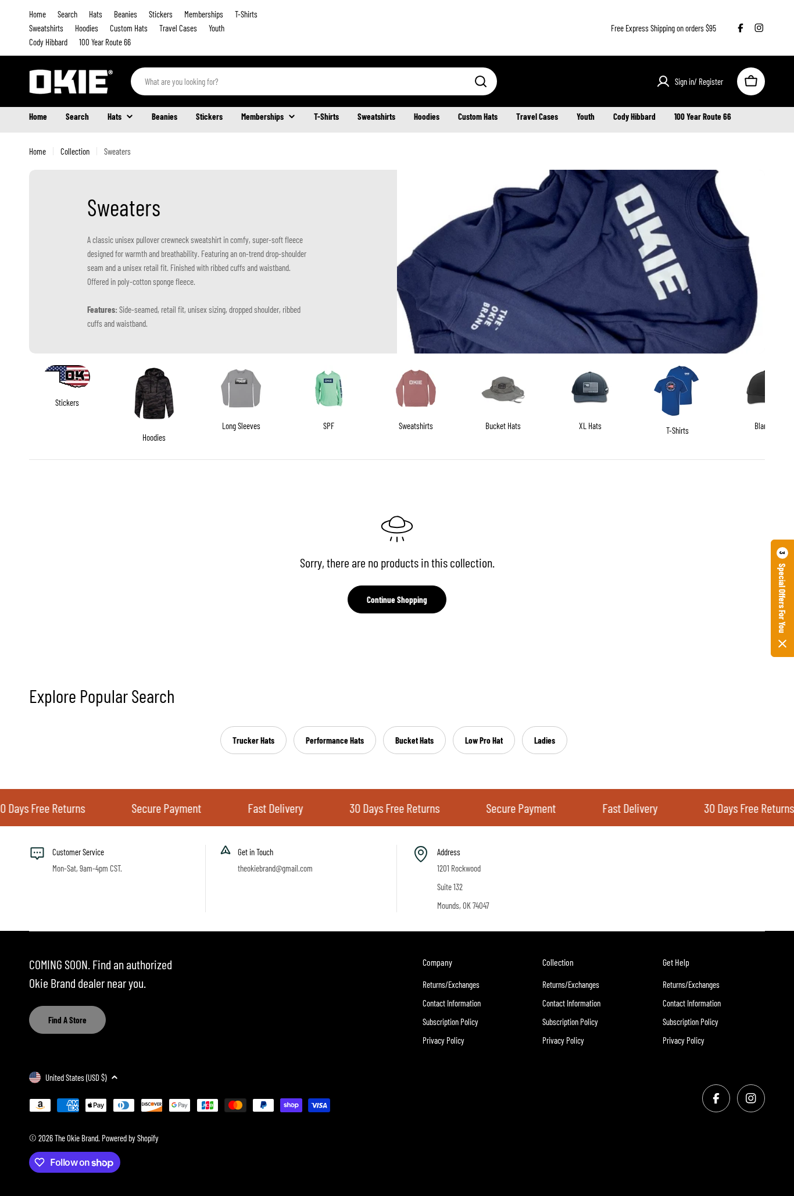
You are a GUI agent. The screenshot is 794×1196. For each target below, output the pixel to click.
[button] (782, 598)
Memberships (203, 14)
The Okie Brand (76, 1138)
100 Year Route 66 (105, 42)
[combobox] (314, 81)
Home (37, 14)
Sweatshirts (46, 28)
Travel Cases (178, 28)
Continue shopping (397, 599)
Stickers (161, 14)
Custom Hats (129, 28)
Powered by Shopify (130, 1138)
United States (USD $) (75, 1077)
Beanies (125, 14)
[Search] (481, 81)
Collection (75, 151)
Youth (216, 28)
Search (67, 14)
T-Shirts (246, 14)
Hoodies (86, 28)
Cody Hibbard (48, 42)
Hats (95, 14)
